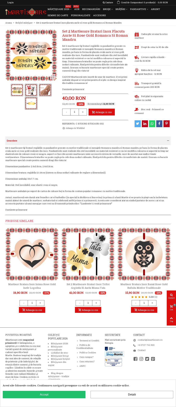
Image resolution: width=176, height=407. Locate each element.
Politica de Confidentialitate (84, 346)
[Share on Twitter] (138, 123)
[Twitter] (147, 359)
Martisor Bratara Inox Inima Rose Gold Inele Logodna (32, 286)
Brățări (120, 9)
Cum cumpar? (86, 357)
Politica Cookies (87, 352)
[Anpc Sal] (114, 360)
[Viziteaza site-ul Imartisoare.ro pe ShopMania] (114, 354)
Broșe (107, 9)
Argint (155, 9)
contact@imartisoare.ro (150, 340)
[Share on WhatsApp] (152, 123)
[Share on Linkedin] (145, 123)
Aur (76, 8)
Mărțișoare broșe (60, 356)
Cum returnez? (87, 361)
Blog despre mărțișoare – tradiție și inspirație (58, 376)
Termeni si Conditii (89, 340)
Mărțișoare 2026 (59, 8)
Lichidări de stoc (59, 353)
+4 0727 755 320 (146, 345)
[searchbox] (108, 2)
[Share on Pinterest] (166, 123)
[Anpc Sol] (113, 364)
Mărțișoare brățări (60, 359)
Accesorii (99, 15)
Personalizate (80, 15)
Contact (142, 350)
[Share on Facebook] (159, 123)
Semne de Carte (58, 15)
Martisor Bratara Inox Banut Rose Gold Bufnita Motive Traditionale (144, 286)
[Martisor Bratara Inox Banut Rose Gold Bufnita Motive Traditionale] (144, 254)
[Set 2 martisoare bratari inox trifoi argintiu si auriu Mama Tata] (88, 254)
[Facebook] (135, 359)
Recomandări (91, 9)
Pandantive (138, 9)
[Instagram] (141, 359)
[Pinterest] (153, 359)
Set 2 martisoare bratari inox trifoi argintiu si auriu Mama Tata (88, 286)
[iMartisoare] (25, 12)
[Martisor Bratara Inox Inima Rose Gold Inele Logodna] (32, 254)
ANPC (82, 366)
